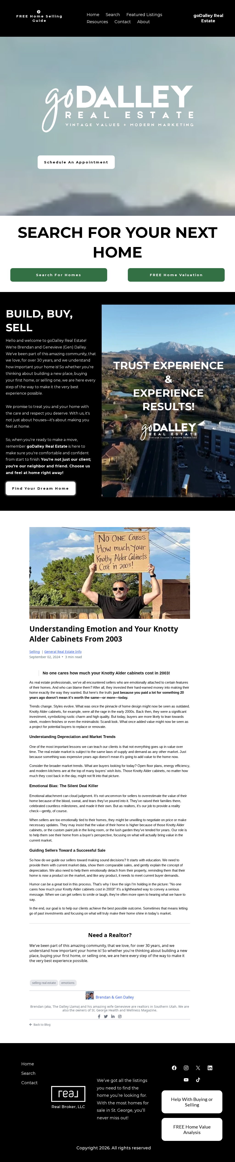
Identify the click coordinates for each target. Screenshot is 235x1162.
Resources (97, 21)
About (143, 21)
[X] (106, 1016)
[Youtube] (186, 1080)
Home (93, 14)
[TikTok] (198, 1080)
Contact (123, 21)
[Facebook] (99, 1016)
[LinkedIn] (113, 1016)
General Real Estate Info (62, 651)
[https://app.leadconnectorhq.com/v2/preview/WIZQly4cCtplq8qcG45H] (68, 1094)
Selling (34, 651)
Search (113, 14)
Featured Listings (144, 14)
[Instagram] (119, 1016)
